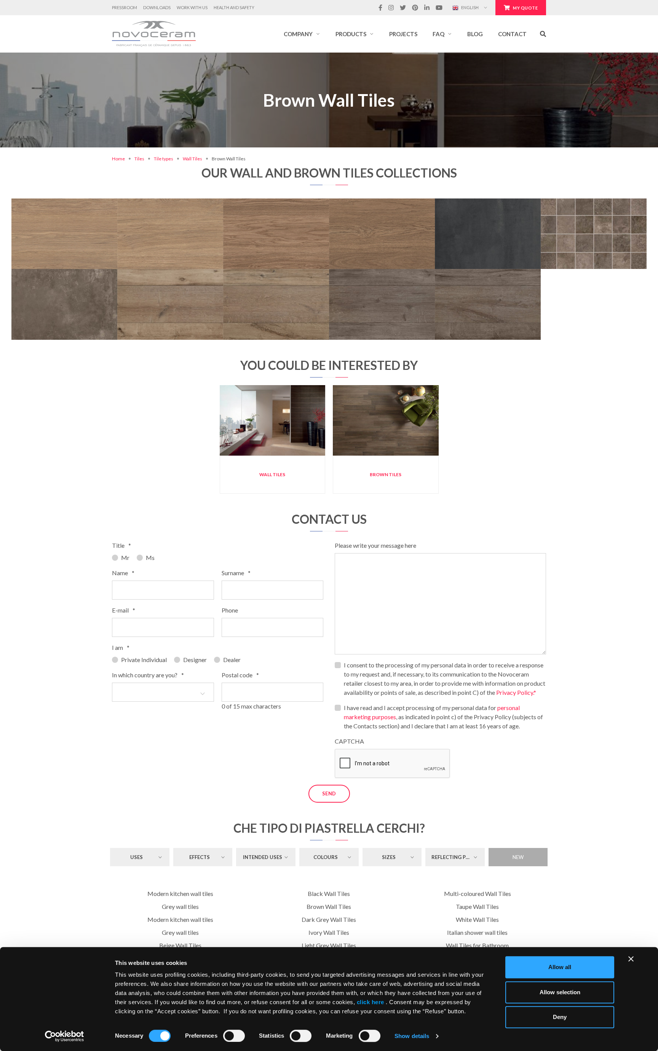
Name (123, 572)
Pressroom (124, 7)
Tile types (163, 159)
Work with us (192, 7)
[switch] (234, 1036)
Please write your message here (375, 545)
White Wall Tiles (477, 919)
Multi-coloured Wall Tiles (477, 893)
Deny (560, 1017)
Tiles (139, 159)
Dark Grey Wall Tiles (329, 919)
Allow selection (560, 992)
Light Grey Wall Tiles (329, 945)
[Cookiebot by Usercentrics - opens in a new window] (64, 1036)
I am (120, 647)
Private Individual (144, 659)
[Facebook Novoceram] (380, 7)
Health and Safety (234, 7)
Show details (411, 1036)
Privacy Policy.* (516, 692)
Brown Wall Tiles (329, 906)
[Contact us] (89, 198)
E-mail (123, 610)
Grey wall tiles (180, 906)
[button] (302, 34)
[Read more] (64, 198)
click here (370, 1002)
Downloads (157, 7)
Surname (236, 572)
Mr (125, 557)
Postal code (240, 674)
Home (118, 159)
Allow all (559, 967)
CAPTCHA (349, 741)
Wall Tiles (192, 159)
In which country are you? (148, 674)
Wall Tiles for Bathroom (477, 945)
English (469, 7)
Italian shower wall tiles (477, 932)
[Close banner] (631, 958)
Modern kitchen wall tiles (180, 893)
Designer (195, 659)
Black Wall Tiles (329, 893)
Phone (230, 610)
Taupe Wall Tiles (477, 906)
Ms (150, 557)
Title (121, 545)
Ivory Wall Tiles (328, 932)
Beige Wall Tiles (180, 945)
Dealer (232, 659)
